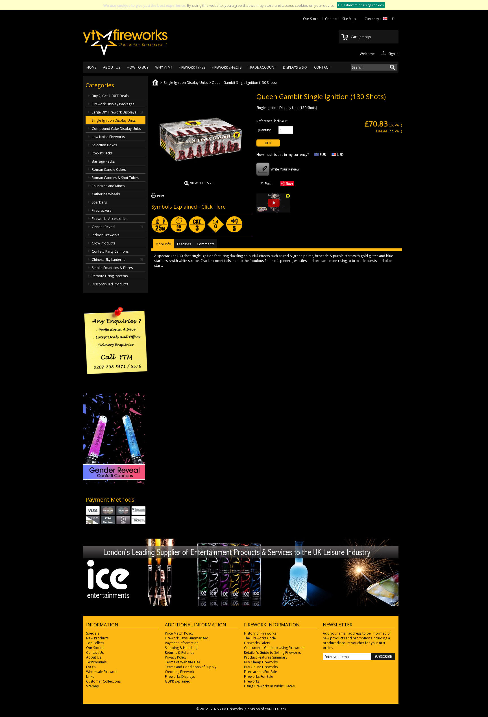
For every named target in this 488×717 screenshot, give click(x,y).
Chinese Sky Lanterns (108, 259)
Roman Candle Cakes (109, 169)
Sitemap (92, 686)
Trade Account (262, 67)
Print (160, 196)
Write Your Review (285, 169)
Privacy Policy (175, 657)
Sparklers (99, 202)
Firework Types (192, 67)
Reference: (264, 121)
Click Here (213, 206)
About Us (111, 67)
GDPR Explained (177, 681)
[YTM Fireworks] (125, 40)
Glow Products (103, 243)
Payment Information (182, 643)
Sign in (393, 53)
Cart (361, 36)
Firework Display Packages (113, 104)
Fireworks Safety (257, 643)
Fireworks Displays (180, 676)
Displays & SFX (295, 67)
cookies (123, 5)
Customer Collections (103, 681)
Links (90, 676)
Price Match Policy (179, 633)
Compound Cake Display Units (116, 128)
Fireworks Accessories (109, 218)
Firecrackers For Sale (260, 671)
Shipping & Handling (181, 647)
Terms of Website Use (182, 662)
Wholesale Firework (101, 671)
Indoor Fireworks (105, 235)
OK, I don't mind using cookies (361, 5)
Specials (92, 633)
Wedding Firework (179, 671)
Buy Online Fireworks (261, 666)
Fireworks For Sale (258, 676)
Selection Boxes (104, 145)
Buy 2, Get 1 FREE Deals (110, 95)
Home (91, 67)
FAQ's (90, 666)
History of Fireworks (260, 633)
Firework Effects (226, 67)
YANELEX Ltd (275, 709)
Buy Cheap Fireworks (261, 662)
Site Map (349, 18)
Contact (331, 18)
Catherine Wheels (106, 194)
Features (184, 244)
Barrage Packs (103, 161)
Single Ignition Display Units (114, 120)
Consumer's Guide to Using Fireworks (274, 647)
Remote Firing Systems (110, 276)
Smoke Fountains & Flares (112, 267)
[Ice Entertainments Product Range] (240, 604)
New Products (97, 638)
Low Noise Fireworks (108, 136)
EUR (322, 154)
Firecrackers (101, 210)
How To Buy (138, 67)
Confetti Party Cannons (110, 251)
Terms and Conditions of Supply (190, 666)
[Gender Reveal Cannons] (114, 482)
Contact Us (95, 652)
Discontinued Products (110, 284)
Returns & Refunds (179, 652)
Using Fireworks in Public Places (269, 686)
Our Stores (311, 18)
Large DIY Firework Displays (114, 112)
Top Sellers (95, 643)
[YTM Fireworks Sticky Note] (115, 388)
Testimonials (96, 662)
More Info (163, 244)
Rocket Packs (102, 153)
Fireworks (252, 681)
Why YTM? (163, 67)
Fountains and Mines (108, 185)
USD (340, 154)
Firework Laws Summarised (186, 638)
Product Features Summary (265, 657)
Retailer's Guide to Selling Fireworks (272, 652)
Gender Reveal (103, 226)
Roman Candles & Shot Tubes (115, 177)
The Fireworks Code (260, 638)
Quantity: (263, 130)
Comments (205, 244)
